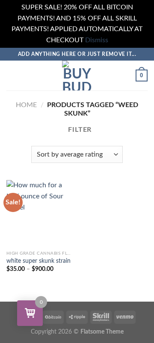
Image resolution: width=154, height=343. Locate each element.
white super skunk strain (38, 261)
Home (26, 105)
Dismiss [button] (96, 40)
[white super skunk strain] (39, 213)
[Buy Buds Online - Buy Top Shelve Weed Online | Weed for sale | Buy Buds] (77, 75)
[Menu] (11, 75)
